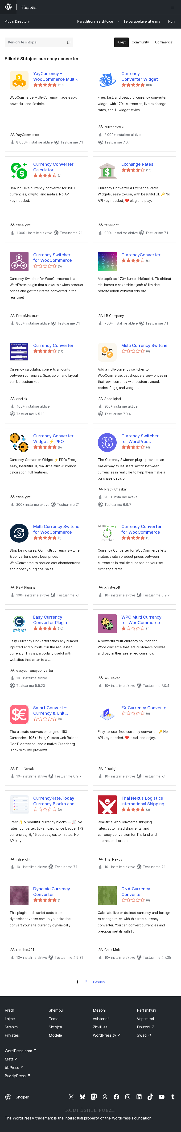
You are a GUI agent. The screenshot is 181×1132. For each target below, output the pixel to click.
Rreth (9, 1010)
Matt (11, 1059)
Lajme (10, 1018)
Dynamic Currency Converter (51, 891)
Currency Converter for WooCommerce (141, 529)
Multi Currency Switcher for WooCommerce (57, 529)
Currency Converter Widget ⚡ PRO (53, 438)
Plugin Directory (17, 21)
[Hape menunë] (173, 7)
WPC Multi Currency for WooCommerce (141, 620)
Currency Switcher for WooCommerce (52, 257)
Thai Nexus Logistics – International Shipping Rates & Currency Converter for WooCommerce (143, 801)
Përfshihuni (146, 1010)
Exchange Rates (137, 164)
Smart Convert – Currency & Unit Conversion (49, 710)
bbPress (14, 1067)
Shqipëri (22, 1097)
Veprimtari (145, 1018)
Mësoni (99, 1010)
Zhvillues (100, 1027)
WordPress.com (21, 1050)
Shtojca (55, 1027)
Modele (55, 1035)
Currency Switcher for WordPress (140, 438)
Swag (144, 1035)
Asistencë (101, 1018)
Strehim (11, 1027)
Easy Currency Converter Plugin (50, 620)
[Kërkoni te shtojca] (68, 42)
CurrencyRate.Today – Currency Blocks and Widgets (55, 801)
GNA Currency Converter (135, 891)
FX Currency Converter (144, 707)
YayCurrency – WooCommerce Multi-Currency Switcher (55, 76)
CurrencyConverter (140, 254)
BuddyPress (17, 1075)
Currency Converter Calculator (53, 167)
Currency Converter (53, 345)
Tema (53, 1018)
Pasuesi (99, 982)
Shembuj (56, 1010)
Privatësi (12, 1035)
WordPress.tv (107, 1035)
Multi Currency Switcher (145, 345)
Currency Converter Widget (139, 76)
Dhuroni (146, 1027)
